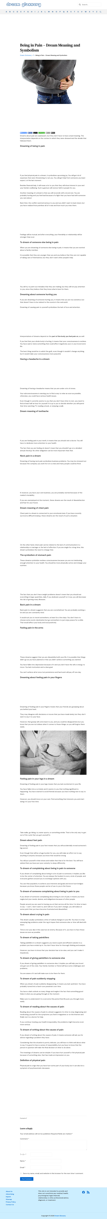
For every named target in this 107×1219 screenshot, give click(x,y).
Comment (24, 1139)
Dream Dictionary (26, 55)
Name (23, 1161)
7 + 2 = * (23, 1154)
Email (22, 1167)
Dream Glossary (60, 1216)
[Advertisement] (53, 26)
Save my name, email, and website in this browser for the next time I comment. (53, 1173)
